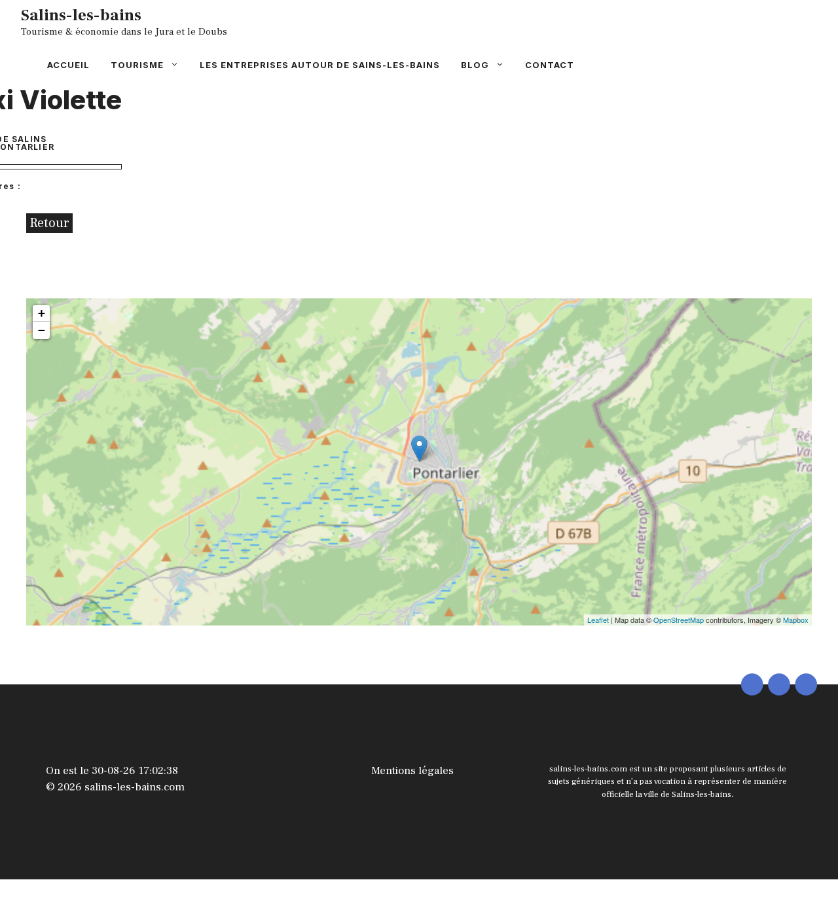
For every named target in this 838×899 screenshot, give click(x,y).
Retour (49, 223)
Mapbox (796, 619)
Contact (549, 65)
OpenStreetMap (678, 619)
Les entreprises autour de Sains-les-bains (320, 65)
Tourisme (137, 65)
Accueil (68, 65)
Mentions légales (412, 771)
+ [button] (41, 313)
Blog (475, 65)
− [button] (41, 330)
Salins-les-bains (81, 15)
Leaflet (598, 619)
